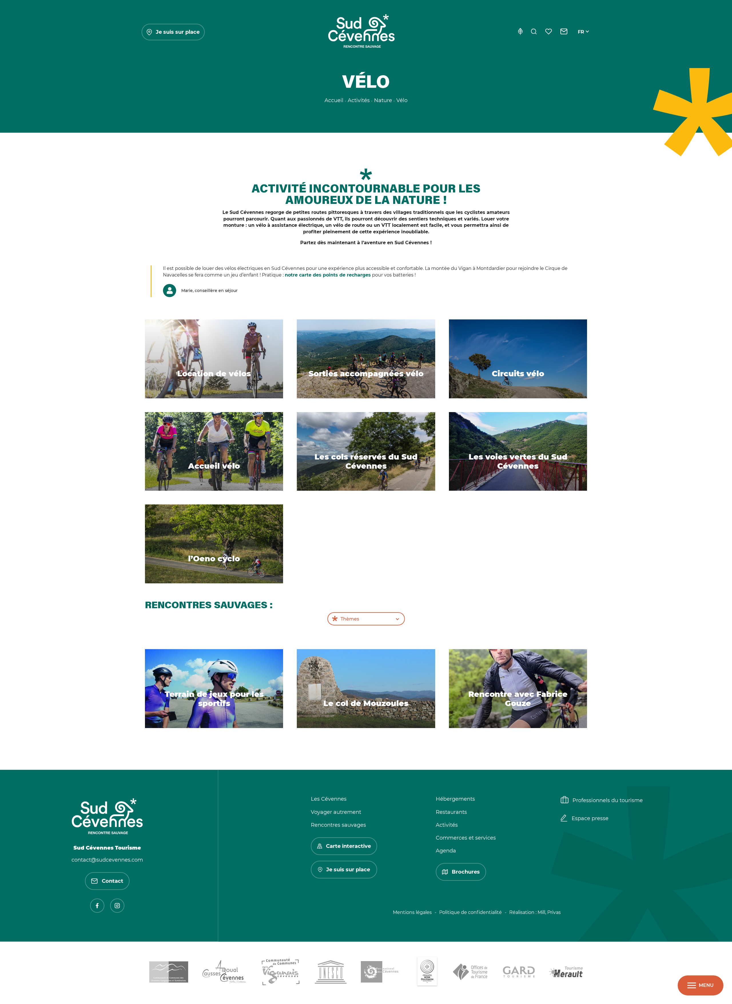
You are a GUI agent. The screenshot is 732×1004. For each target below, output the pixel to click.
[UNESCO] (331, 973)
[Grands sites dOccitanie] (427, 973)
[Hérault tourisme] (566, 973)
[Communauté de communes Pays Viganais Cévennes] (281, 973)
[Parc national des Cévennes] (381, 973)
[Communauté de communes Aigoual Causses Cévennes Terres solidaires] (224, 973)
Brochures (466, 872)
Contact (112, 881)
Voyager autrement (336, 812)
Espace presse (590, 818)
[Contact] (564, 32)
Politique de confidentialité (470, 912)
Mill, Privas (549, 912)
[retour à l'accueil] (361, 32)
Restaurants (451, 812)
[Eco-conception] (520, 32)
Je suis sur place (178, 32)
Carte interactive (348, 846)
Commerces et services (466, 838)
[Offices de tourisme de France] (471, 973)
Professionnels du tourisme (607, 800)
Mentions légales (412, 912)
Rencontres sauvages (338, 825)
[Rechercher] (534, 32)
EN (581, 38)
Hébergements (455, 799)
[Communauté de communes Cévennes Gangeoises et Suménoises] (168, 973)
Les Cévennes (329, 799)
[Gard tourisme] (519, 972)
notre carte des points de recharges (328, 275)
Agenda (446, 851)
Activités (447, 825)
